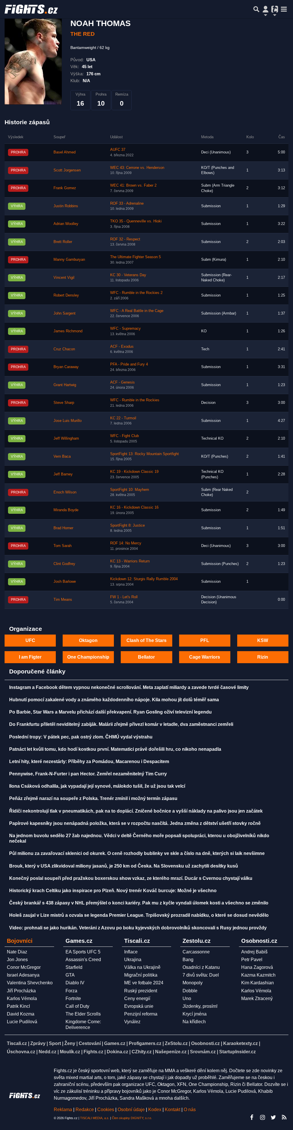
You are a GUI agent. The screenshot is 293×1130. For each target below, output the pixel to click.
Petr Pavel (251, 959)
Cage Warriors (204, 657)
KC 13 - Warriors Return (130, 561)
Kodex (155, 1109)
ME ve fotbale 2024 (143, 982)
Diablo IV (75, 982)
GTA (70, 975)
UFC (30, 640)
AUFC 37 (117, 150)
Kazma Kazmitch (258, 975)
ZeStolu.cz (176, 1043)
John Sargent (65, 313)
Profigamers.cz (145, 1043)
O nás (190, 1109)
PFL (204, 640)
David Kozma (20, 1014)
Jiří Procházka (21, 990)
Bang (188, 959)
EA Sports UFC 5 (83, 951)
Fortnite (73, 998)
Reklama (63, 1109)
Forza (71, 990)
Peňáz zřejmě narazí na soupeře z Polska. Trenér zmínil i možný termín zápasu (93, 798)
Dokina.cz (117, 1051)
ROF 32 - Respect (125, 239)
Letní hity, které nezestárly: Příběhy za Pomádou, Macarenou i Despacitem (89, 761)
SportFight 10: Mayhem (129, 490)
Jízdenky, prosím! (200, 1006)
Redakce (85, 1109)
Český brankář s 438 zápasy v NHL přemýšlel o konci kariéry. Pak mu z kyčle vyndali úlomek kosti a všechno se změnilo (138, 902)
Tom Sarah (63, 546)
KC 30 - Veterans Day (128, 275)
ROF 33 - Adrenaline (127, 203)
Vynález (132, 1021)
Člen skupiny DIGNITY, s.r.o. (132, 1118)
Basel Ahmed (65, 152)
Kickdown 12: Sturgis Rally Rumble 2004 (144, 579)
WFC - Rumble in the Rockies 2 (136, 293)
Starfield (74, 967)
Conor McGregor (24, 967)
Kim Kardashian (257, 982)
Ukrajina (132, 959)
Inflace (131, 951)
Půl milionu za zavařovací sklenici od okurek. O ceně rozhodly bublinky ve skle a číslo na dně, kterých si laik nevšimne (137, 853)
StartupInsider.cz (237, 1051)
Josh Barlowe (65, 582)
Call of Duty (77, 1006)
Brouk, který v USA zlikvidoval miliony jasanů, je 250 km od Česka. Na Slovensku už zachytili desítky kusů (123, 866)
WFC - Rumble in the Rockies (134, 400)
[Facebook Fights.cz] (251, 1117)
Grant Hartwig (65, 385)
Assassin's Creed (83, 959)
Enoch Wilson (65, 492)
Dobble (190, 990)
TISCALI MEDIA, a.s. (94, 1118)
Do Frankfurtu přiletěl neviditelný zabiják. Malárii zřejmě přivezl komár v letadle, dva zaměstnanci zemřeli (121, 724)
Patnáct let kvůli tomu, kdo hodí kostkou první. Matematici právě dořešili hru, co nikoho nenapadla (115, 749)
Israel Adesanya (23, 975)
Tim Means (63, 600)
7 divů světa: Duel (201, 975)
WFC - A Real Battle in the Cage (136, 311)
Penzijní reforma (140, 1014)
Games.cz (114, 1043)
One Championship (88, 657)
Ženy (69, 1043)
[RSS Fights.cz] (284, 1117)
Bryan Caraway (66, 367)
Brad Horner (63, 528)
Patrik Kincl (18, 1006)
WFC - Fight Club (124, 436)
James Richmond (68, 331)
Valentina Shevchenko (30, 982)
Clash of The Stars (146, 640)
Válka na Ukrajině (142, 967)
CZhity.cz (142, 1051)
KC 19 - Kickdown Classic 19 (134, 472)
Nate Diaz (17, 951)
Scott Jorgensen (67, 170)
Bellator (146, 657)
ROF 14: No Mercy (125, 543)
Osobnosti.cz (205, 1043)
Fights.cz (93, 1051)
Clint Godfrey (64, 564)
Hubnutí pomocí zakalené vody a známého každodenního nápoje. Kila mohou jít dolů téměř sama (114, 699)
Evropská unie (138, 1006)
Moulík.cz (70, 1051)
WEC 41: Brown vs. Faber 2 (133, 185)
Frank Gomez (65, 188)
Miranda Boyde (66, 510)
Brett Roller (63, 242)
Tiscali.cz (17, 1043)
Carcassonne (196, 951)
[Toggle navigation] (283, 9)
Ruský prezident (140, 990)
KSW (262, 640)
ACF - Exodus (122, 347)
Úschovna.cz (21, 1051)
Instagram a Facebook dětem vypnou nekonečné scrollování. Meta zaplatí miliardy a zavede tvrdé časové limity (129, 687)
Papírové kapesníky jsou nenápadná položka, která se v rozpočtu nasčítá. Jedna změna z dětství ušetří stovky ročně (135, 823)
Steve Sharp (64, 403)
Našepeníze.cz (171, 1051)
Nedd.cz (47, 1051)
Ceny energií (137, 998)
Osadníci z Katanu (201, 967)
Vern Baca (62, 457)
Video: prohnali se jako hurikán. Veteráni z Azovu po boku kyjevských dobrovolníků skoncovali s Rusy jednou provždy (138, 927)
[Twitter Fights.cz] (273, 1117)
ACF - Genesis (122, 382)
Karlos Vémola (22, 998)
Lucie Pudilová (22, 1021)
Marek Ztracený (257, 998)
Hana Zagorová (257, 967)
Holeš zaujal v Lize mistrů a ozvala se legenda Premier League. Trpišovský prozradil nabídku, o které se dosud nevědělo (139, 915)
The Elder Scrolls (83, 1014)
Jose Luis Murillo (68, 421)
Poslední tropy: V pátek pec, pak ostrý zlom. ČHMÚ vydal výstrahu (81, 736)
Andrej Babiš (254, 951)
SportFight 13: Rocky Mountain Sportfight (144, 454)
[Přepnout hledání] (256, 9)
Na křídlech (194, 1021)
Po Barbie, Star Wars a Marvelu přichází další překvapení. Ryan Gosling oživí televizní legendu (110, 712)
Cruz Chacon (64, 349)
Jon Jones (17, 959)
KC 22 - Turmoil (123, 418)
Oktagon (88, 640)
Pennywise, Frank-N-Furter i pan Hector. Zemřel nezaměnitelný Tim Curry (88, 773)
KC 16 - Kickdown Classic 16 (134, 507)
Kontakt (173, 1109)
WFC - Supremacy (125, 329)
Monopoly (193, 982)
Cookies (105, 1109)
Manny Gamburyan (69, 260)
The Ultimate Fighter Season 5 (135, 257)
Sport (55, 1043)
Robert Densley (66, 295)
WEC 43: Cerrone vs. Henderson (137, 168)
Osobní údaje (131, 1109)
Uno (187, 998)
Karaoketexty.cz (240, 1043)
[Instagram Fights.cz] (262, 1117)
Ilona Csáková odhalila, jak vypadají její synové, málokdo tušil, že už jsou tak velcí (97, 786)
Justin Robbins (66, 206)
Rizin (262, 657)
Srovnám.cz (203, 1051)
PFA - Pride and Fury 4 (129, 364)
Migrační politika (140, 975)
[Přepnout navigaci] (265, 9)
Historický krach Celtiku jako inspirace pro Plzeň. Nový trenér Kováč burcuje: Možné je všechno (113, 890)
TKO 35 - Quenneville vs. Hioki (136, 221)
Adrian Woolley (66, 224)
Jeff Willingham (66, 438)
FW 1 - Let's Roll (124, 597)
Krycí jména (195, 1014)
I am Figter (30, 657)
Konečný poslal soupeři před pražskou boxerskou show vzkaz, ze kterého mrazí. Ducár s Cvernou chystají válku (130, 878)
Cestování (90, 1043)
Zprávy (37, 1043)
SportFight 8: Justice (127, 525)
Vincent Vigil (64, 278)
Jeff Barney (63, 474)
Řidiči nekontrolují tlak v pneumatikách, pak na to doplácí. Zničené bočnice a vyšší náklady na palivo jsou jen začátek (136, 811)
